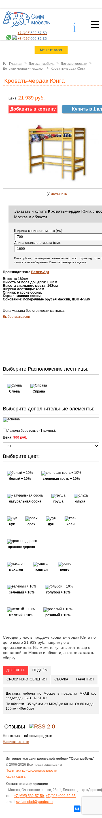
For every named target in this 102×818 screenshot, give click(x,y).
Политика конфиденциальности (31, 771)
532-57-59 (29, 796)
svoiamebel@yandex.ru (34, 802)
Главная (15, 64)
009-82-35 (61, 796)
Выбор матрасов (17, 317)
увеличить (58, 194)
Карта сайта (16, 776)
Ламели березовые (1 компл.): (31, 430)
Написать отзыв (16, 742)
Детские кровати (74, 64)
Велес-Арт (40, 272)
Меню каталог (51, 50)
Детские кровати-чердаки (23, 68)
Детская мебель (41, 64)
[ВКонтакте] (77, 808)
